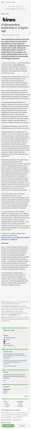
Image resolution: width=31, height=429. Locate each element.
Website (5, 391)
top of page (26, 396)
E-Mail (5, 392)
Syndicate (20, 406)
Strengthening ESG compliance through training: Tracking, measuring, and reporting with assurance (14, 355)
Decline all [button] (22, 425)
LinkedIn (20, 9)
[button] (15, 422)
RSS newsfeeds (9, 345)
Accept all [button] (8, 425)
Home (9, 6)
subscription (13, 315)
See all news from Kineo (9, 366)
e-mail (14, 9)
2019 (21, 6)
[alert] (15, 418)
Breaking (7, 404)
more (4, 380)
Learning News (10, 2)
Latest (6, 403)
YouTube (7, 343)
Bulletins (7, 406)
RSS (24, 9)
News (13, 6)
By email (20, 403)
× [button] (29, 409)
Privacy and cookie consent (14, 417)
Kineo (17, 6)
